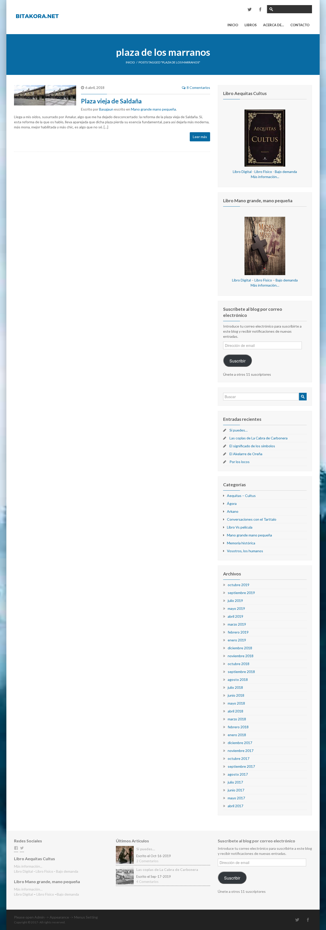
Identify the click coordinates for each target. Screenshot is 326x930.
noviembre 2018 (240, 656)
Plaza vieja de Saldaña (111, 101)
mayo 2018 (236, 703)
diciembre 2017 (240, 742)
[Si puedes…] (125, 854)
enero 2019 (237, 640)
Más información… (265, 285)
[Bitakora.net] (37, 15)
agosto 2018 (238, 679)
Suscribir (237, 360)
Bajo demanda (286, 171)
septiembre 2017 (241, 766)
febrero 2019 (238, 632)
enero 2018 (237, 735)
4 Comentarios (147, 882)
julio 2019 (235, 600)
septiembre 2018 (241, 671)
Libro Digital (242, 171)
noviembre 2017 (240, 750)
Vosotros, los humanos (245, 551)
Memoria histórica (241, 543)
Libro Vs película (239, 527)
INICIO (130, 62)
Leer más (200, 136)
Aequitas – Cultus (241, 495)
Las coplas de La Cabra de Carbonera (258, 438)
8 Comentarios (198, 87)
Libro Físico (263, 171)
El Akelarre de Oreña (245, 454)
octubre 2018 (238, 664)
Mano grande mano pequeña (153, 109)
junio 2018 (236, 695)
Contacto (299, 25)
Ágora (232, 503)
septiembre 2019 (241, 592)
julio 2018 (235, 687)
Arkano (232, 511)
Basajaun (106, 109)
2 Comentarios (147, 861)
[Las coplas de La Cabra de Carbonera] (125, 875)
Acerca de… (273, 25)
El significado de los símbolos (252, 446)
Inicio (232, 25)
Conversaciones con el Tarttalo (251, 519)
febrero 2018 (238, 727)
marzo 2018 (237, 719)
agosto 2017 (238, 774)
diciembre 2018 (240, 648)
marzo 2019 (237, 624)
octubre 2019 (238, 585)
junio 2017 (236, 790)
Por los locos (239, 462)
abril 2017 (235, 806)
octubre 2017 (238, 758)
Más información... (265, 176)
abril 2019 (235, 616)
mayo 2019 (236, 608)
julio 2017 (235, 782)
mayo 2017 (236, 798)
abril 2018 (235, 711)
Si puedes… (238, 430)
